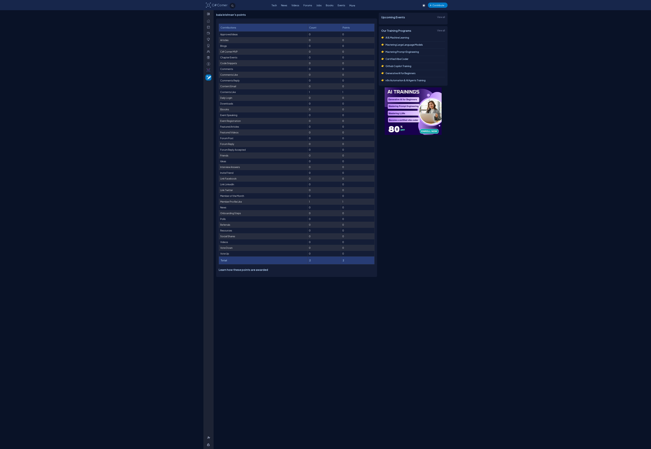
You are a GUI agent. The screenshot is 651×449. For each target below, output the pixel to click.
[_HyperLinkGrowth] (207, 77)
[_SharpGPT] (209, 70)
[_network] (209, 51)
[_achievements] (209, 45)
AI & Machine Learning (397, 37)
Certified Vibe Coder (397, 58)
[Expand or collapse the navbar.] (209, 14)
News (284, 5)
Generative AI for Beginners (401, 73)
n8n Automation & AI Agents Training (406, 80)
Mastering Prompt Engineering (402, 51)
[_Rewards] (209, 64)
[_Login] (209, 445)
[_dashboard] (209, 27)
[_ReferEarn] (209, 58)
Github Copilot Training (398, 66)
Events (341, 5)
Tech (274, 5)
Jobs (319, 5)
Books (329, 5)
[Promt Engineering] (413, 111)
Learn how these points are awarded (243, 270)
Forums (307, 5)
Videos (295, 5)
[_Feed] (209, 21)
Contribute (438, 5)
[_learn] (209, 39)
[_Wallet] (209, 33)
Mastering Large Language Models (404, 44)
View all (441, 16)
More (352, 5)
